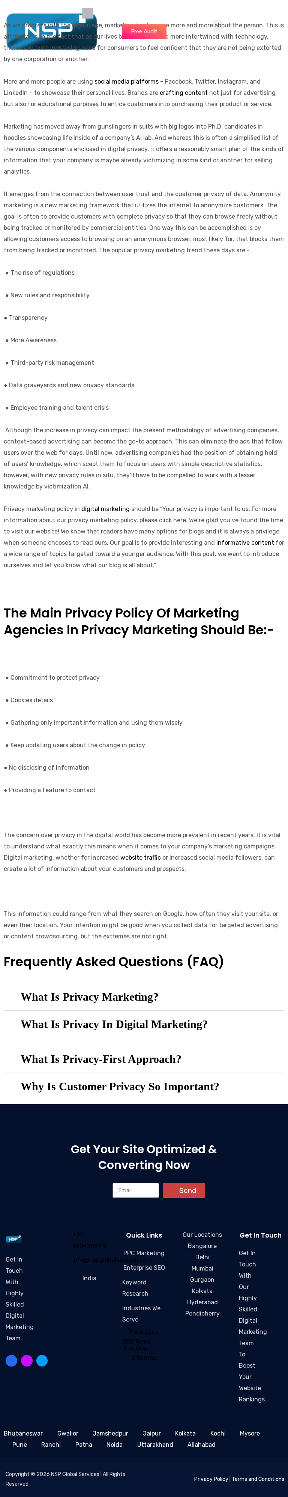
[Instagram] (11, 1372)
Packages (144, 1331)
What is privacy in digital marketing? (114, 1024)
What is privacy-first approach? (101, 1059)
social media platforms (126, 81)
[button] (144, 997)
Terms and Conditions (258, 1479)
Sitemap (144, 1357)
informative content (245, 542)
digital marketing (105, 508)
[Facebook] (11, 1361)
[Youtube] (42, 1361)
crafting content (184, 92)
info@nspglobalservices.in (109, 1259)
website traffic (140, 857)
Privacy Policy (211, 1479)
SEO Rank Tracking (136, 1345)
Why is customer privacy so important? (120, 1086)
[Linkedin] (27, 1361)
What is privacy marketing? (90, 997)
